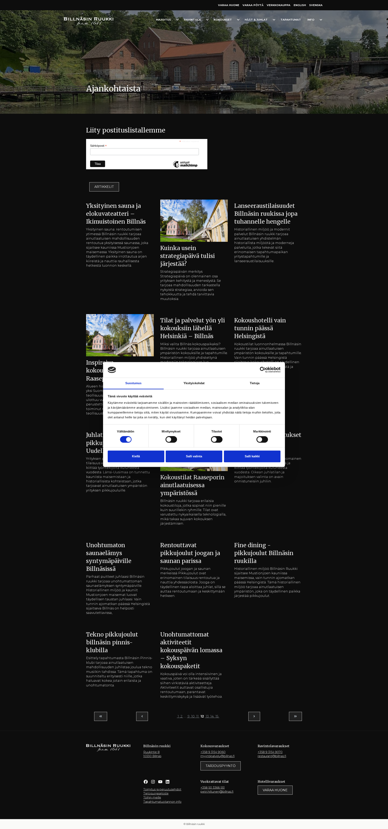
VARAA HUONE (275, 790)
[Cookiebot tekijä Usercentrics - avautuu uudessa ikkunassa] (262, 370)
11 (197, 716)
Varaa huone (228, 5)
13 (207, 716)
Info (310, 19)
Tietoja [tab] (254, 383)
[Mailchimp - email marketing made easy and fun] (185, 167)
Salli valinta (194, 456)
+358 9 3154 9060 (213, 752)
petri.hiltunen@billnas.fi (216, 791)
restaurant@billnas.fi (272, 756)
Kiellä (136, 456)
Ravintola (192, 19)
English (300, 5)
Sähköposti (98, 146)
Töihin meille (152, 797)
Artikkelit (104, 187)
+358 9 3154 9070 (270, 752)
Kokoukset (223, 19)
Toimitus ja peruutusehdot (162, 789)
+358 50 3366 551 (212, 787)
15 (217, 716)
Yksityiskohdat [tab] (194, 383)
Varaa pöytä (253, 5)
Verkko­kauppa (278, 5)
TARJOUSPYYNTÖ (221, 766)
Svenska (316, 5)
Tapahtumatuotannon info (162, 802)
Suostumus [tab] (133, 383)
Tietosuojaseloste (156, 793)
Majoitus (163, 19)
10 (192, 716)
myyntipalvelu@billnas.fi (217, 756)
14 (212, 716)
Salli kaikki (252, 456)
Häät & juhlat (256, 19)
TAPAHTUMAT (290, 19)
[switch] (171, 439)
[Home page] (88, 21)
